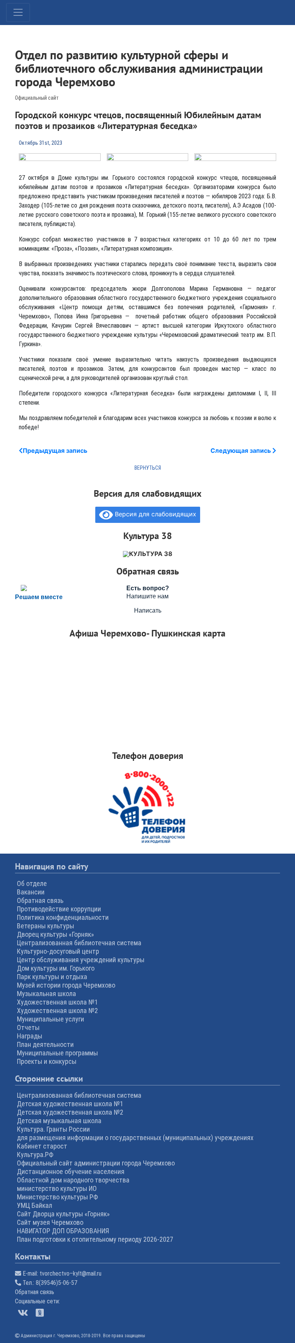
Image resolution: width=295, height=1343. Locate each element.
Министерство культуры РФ (57, 1197)
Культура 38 (150, 554)
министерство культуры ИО (57, 1188)
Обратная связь (40, 900)
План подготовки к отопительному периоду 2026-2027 (95, 1239)
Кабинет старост (42, 1146)
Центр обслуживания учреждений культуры (80, 960)
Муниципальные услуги (50, 1019)
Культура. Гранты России (53, 1129)
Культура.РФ (35, 1154)
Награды (29, 1036)
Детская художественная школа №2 (70, 1112)
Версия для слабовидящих (154, 514)
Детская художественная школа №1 (70, 1104)
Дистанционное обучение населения (70, 1171)
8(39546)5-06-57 (56, 1282)
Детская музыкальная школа (59, 1121)
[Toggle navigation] (18, 12)
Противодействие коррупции (59, 909)
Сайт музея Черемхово (50, 1222)
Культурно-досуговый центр (58, 951)
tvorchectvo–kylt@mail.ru (70, 1273)
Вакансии (31, 892)
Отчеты (28, 1027)
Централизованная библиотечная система (79, 943)
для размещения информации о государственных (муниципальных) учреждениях (135, 1138)
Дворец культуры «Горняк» (55, 934)
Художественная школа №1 (57, 1002)
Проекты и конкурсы (46, 1061)
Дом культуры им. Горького (55, 968)
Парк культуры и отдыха (52, 977)
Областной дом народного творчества (73, 1180)
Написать (147, 610)
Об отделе (32, 883)
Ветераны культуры (45, 926)
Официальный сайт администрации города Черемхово (96, 1163)
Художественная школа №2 (57, 1010)
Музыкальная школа (46, 994)
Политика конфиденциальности (63, 917)
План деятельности (45, 1044)
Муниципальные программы (57, 1053)
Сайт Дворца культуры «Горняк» (63, 1214)
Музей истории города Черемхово (66, 985)
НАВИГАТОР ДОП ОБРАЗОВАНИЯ (63, 1231)
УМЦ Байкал (34, 1205)
